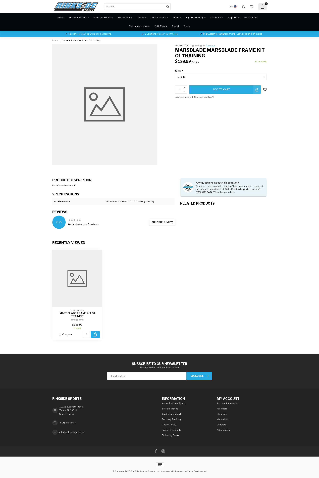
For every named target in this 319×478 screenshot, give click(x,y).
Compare (67, 334)
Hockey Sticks (102, 17)
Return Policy (169, 424)
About (175, 26)
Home (60, 17)
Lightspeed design (181, 471)
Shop (187, 26)
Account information (227, 403)
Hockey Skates (78, 17)
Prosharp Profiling (171, 419)
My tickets (222, 414)
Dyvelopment (200, 471)
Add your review (162, 222)
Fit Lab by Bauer (170, 435)
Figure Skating (195, 17)
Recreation (251, 17)
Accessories (158, 17)
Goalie (141, 17)
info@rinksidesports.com (72, 432)
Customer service (139, 26)
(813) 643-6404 (67, 422)
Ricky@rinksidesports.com (239, 189)
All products (223, 430)
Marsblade (181, 46)
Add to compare (183, 96)
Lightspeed (165, 471)
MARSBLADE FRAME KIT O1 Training (81, 40)
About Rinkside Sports (174, 403)
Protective (124, 17)
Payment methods (171, 430)
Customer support (171, 414)
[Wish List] (251, 6)
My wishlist (223, 419)
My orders (222, 408)
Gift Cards (161, 26)
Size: (179, 71)
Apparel (233, 17)
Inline (176, 17)
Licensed (216, 17)
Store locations (170, 408)
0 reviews (210, 45)
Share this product (203, 96)
